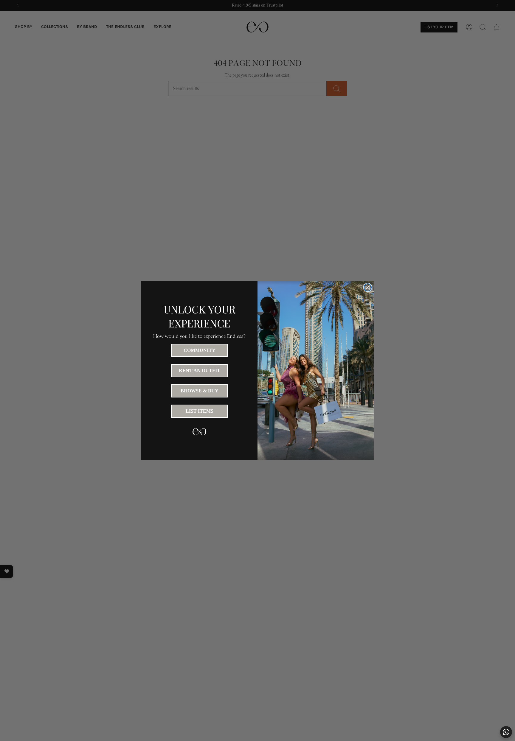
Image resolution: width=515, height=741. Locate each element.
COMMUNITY (199, 350)
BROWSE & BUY (199, 390)
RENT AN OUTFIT (199, 370)
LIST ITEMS (199, 411)
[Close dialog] (367, 287)
